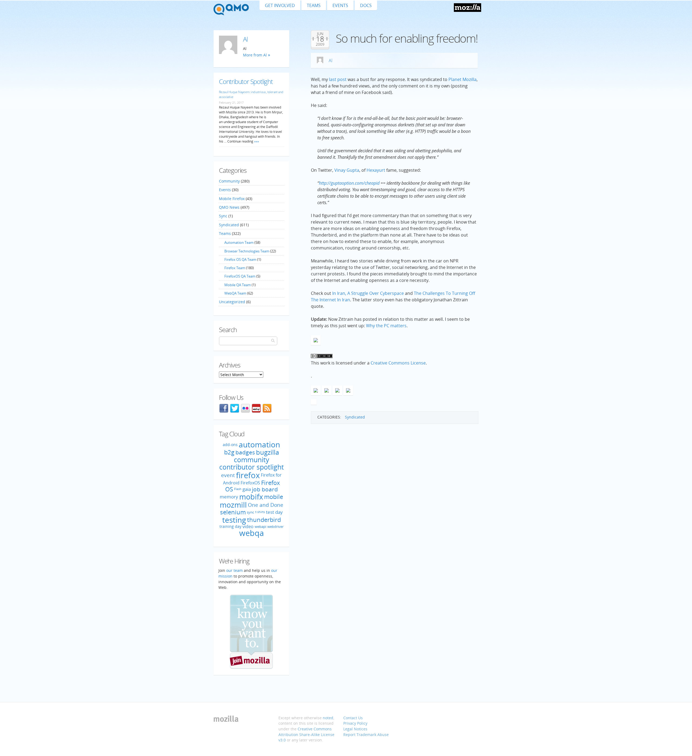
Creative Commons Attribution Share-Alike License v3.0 (306, 734)
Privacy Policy (355, 723)
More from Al (255, 55)
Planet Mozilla (462, 79)
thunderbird (264, 520)
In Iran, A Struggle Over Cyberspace (368, 293)
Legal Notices (355, 728)
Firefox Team (234, 267)
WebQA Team (235, 293)
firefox (248, 475)
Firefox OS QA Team (240, 259)
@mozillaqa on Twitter (234, 408)
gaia (246, 489)
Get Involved (280, 5)
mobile (273, 496)
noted (328, 717)
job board (265, 489)
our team (234, 570)
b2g (229, 452)
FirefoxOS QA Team (239, 276)
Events (340, 5)
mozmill (233, 505)
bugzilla (267, 452)
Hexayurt (376, 170)
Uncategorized (232, 301)
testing (234, 520)
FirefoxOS (250, 483)
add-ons (230, 444)
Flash (237, 489)
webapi (260, 526)
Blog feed (267, 408)
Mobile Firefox (232, 198)
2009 (320, 44)
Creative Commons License (398, 363)
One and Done (265, 504)
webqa (251, 533)
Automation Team (239, 242)
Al (330, 60)
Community (229, 181)
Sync (223, 215)
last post (338, 79)
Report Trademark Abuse (366, 734)
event (228, 474)
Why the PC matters (386, 326)
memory (229, 497)
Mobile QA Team (237, 284)
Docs (366, 5)
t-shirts (260, 512)
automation (259, 444)
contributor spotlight (251, 466)
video (248, 526)
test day (274, 512)
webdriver (275, 526)
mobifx (251, 497)
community (251, 459)
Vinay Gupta (346, 170)
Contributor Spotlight (246, 81)
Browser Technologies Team (246, 251)
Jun (320, 34)
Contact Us (353, 717)
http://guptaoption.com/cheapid (349, 183)
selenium (233, 512)
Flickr (245, 408)
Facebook (223, 408)
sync (250, 512)
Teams (314, 5)
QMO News (229, 207)
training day (230, 526)
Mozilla (467, 7)
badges (245, 452)
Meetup (256, 408)
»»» (256, 141)
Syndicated (355, 417)
